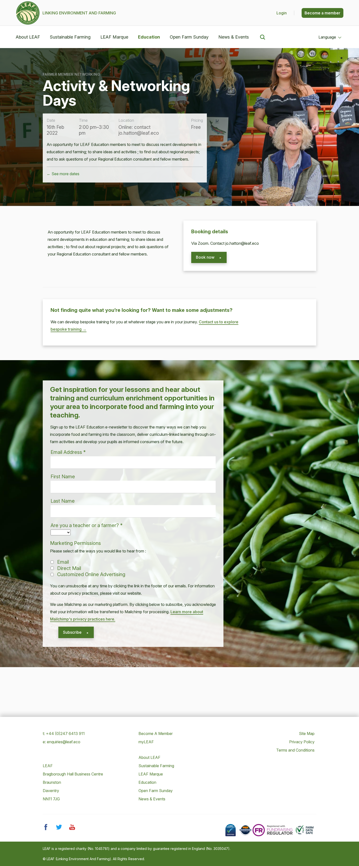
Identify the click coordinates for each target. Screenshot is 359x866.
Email (63, 562)
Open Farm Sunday (189, 37)
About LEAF (28, 37)
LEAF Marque (114, 37)
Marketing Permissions (75, 543)
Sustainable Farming (70, 37)
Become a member (322, 12)
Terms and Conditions (295, 750)
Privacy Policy (302, 741)
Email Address (68, 452)
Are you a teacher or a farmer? (87, 525)
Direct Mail (69, 568)
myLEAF (146, 741)
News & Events (233, 37)
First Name (63, 476)
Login (282, 12)
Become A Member (155, 733)
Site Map (307, 733)
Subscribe (72, 632)
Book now (205, 257)
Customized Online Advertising (91, 574)
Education (149, 37)
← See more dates (63, 173)
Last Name (63, 501)
